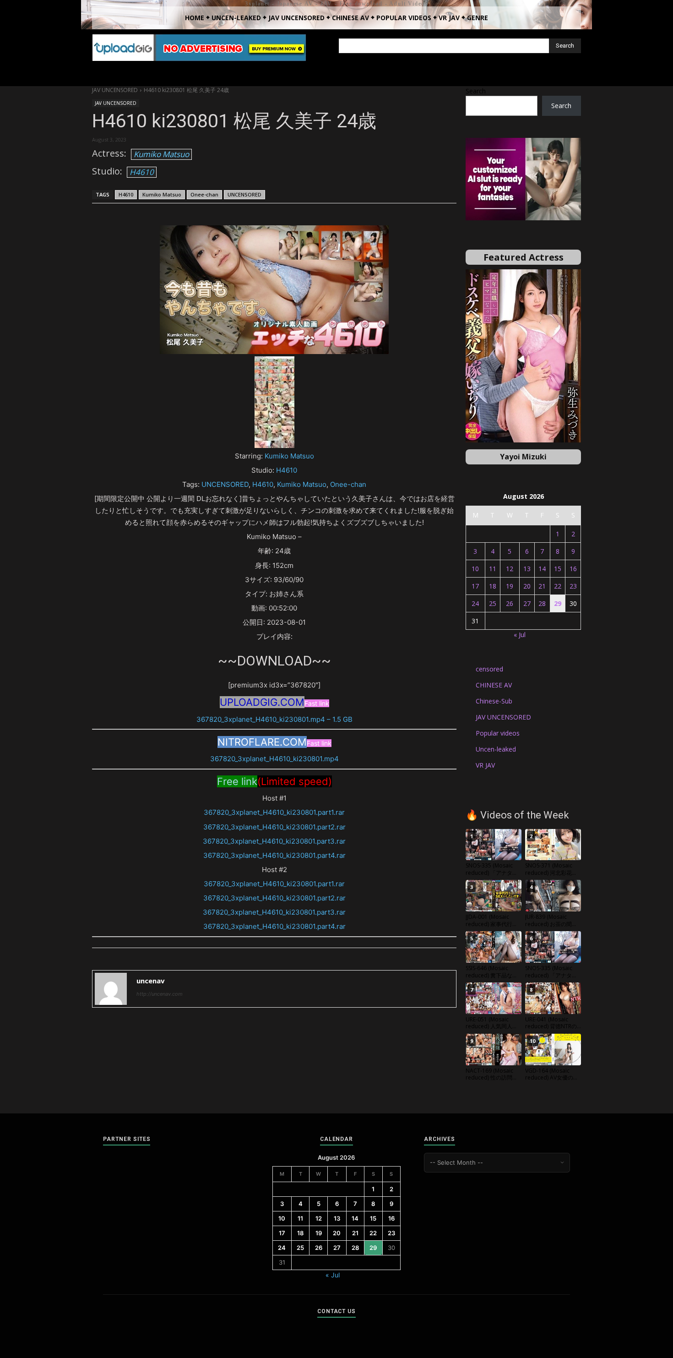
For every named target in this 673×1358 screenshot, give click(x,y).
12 (509, 568)
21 (542, 586)
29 (557, 603)
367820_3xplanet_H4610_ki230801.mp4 (274, 758)
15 (557, 568)
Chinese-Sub (494, 701)
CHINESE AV (494, 685)
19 (509, 586)
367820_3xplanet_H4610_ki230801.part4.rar (274, 855)
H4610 (142, 172)
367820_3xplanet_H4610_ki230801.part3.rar (274, 841)
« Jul (520, 634)
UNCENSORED (244, 194)
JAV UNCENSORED (115, 90)
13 (527, 568)
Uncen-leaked (496, 749)
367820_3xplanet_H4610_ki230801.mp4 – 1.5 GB (274, 719)
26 (509, 603)
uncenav (150, 980)
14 (542, 568)
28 (542, 603)
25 (492, 603)
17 (475, 586)
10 (475, 568)
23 (573, 586)
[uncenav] (111, 989)
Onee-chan (204, 194)
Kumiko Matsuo (161, 154)
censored (489, 669)
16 (573, 568)
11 (492, 568)
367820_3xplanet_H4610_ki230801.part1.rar (274, 812)
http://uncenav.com (159, 994)
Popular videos (498, 733)
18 (492, 586)
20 (527, 586)
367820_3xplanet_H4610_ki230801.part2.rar (274, 827)
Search (476, 91)
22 (557, 586)
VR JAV (485, 765)
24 (475, 603)
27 (527, 603)
